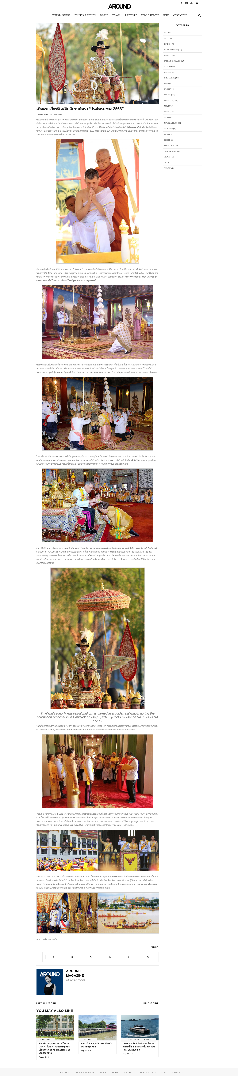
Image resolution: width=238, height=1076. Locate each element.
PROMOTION (169, 146)
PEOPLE (167, 134)
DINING (167, 44)
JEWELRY (167, 89)
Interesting (46, 102)
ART (165, 33)
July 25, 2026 (86, 1051)
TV (165, 163)
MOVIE (167, 106)
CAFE (166, 38)
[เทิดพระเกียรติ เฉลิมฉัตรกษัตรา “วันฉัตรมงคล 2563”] (49, 982)
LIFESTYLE (59, 102)
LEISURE (167, 95)
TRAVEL (167, 157)
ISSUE (166, 84)
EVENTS (167, 55)
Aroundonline (57, 114)
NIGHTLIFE (168, 129)
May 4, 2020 (43, 115)
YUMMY (167, 168)
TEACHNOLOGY (170, 151)
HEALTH (167, 72)
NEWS (166, 117)
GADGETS (168, 67)
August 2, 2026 (44, 1057)
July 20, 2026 (128, 1054)
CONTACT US (177, 1072)
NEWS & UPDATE (143, 1040)
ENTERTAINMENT (171, 50)
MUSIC (167, 112)
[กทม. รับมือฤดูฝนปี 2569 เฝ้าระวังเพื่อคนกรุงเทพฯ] (98, 1027)
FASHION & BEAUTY (172, 61)
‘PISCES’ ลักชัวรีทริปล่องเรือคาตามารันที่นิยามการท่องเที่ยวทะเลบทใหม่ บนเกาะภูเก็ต (139, 1046)
